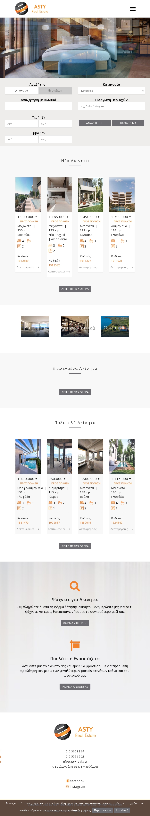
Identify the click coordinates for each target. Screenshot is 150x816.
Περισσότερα (102, 810)
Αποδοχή (122, 810)
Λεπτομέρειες (25, 267)
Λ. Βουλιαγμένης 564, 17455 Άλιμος (75, 766)
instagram (77, 786)
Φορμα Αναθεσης (75, 686)
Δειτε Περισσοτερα (75, 289)
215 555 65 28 (75, 756)
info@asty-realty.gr (75, 761)
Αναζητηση (94, 123)
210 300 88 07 (75, 751)
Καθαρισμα (128, 123)
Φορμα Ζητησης (75, 623)
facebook (77, 781)
